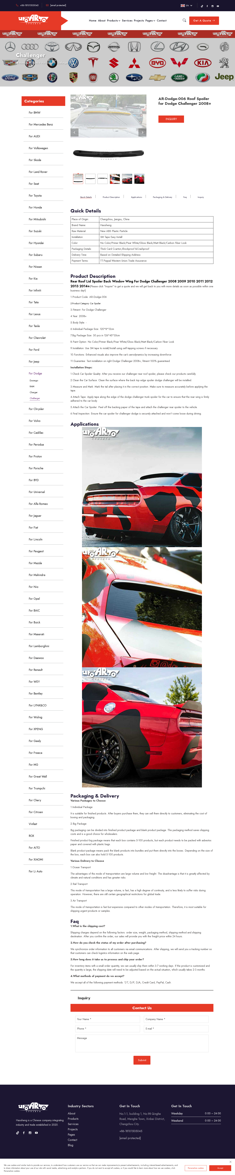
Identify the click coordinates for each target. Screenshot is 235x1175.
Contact (162, 20)
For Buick (34, 622)
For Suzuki (35, 231)
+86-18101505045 (29, 5)
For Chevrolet (37, 338)
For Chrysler (36, 409)
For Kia (33, 278)
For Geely (35, 741)
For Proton (35, 456)
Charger (34, 392)
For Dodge (47, 63)
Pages (149, 20)
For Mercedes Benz (41, 124)
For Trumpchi (37, 788)
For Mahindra (37, 575)
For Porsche (36, 468)
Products (113, 20)
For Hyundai (36, 243)
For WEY (34, 681)
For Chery (35, 800)
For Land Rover (38, 172)
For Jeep (34, 361)
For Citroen (36, 812)
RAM (32, 386)
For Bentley (36, 693)
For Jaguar (35, 515)
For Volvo (34, 421)
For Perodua (36, 444)
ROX (31, 836)
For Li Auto (35, 871)
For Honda (35, 207)
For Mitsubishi (37, 219)
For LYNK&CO (38, 705)
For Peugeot (36, 551)
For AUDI (34, 136)
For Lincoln (35, 539)
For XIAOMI (36, 859)
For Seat (34, 184)
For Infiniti (35, 290)
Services (127, 20)
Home (92, 20)
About (102, 20)
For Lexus (34, 314)
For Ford (34, 350)
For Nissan (35, 267)
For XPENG (36, 729)
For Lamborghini (39, 646)
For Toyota (35, 195)
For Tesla (34, 326)
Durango (34, 380)
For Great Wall (38, 776)
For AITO (34, 847)
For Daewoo (36, 658)
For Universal (37, 492)
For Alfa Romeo (38, 504)
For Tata (34, 302)
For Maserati (36, 634)
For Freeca (35, 753)
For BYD (34, 480)
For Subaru (35, 255)
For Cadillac (36, 432)
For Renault (36, 670)
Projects (139, 20)
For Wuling (35, 717)
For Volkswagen (38, 148)
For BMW (34, 112)
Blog (70, 1145)
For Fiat (33, 527)
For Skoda (35, 160)
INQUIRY (171, 119)
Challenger (62, 63)
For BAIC (34, 610)
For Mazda (35, 563)
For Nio (33, 587)
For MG (33, 764)
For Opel (34, 598)
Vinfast (33, 824)
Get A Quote (202, 20)
